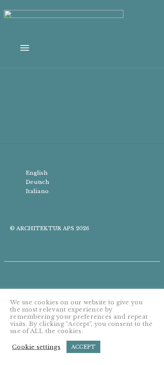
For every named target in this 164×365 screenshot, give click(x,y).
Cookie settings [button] (36, 347)
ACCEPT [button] (83, 346)
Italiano (37, 191)
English (37, 173)
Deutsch (37, 182)
